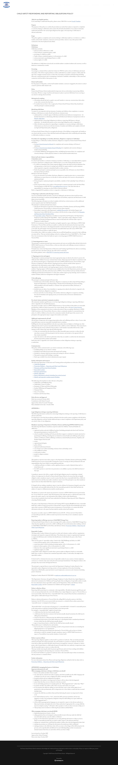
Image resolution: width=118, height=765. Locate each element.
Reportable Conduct (39, 370)
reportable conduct (41, 216)
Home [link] (59, 5)
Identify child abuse (39, 118)
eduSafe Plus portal (62, 210)
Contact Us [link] (106, 5)
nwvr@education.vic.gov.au (60, 186)
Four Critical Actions (76, 307)
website (73, 584)
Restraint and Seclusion (40, 371)
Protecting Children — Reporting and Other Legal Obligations (50, 366)
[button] (68, 5)
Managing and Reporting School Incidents (45, 368)
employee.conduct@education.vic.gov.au (65, 575)
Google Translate (75, 21)
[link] (6, 4)
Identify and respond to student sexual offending (47, 377)
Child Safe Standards (39, 364)
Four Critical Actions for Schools (44, 144)
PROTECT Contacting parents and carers (58, 252)
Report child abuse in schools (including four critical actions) (50, 375)
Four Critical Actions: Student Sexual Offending (48, 148)
